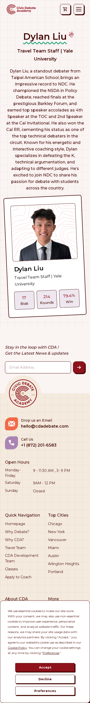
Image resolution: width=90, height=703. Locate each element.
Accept (45, 667)
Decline (45, 679)
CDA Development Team (21, 558)
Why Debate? (17, 532)
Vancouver (57, 540)
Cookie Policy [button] (17, 648)
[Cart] (65, 9)
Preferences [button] (51, 653)
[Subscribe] (79, 367)
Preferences (45, 691)
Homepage (15, 524)
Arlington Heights (63, 564)
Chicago (55, 524)
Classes (11, 569)
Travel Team (15, 548)
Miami (53, 548)
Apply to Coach (18, 577)
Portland (55, 572)
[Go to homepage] (21, 9)
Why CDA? (14, 540)
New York (56, 532)
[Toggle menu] (79, 9)
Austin (53, 556)
